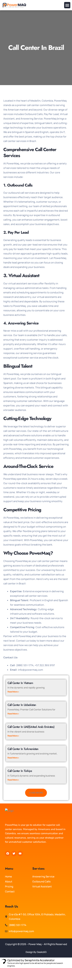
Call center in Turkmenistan (23, 749)
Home (8, 876)
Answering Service (43, 876)
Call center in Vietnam (20, 683)
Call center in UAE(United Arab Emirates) (31, 727)
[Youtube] (20, 853)
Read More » (13, 691)
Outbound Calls (41, 881)
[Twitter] (14, 853)
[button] (67, 5)
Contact (10, 891)
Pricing (9, 886)
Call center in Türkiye (20, 771)
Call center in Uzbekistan (22, 705)
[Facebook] (7, 853)
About (8, 881)
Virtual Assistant (42, 886)
